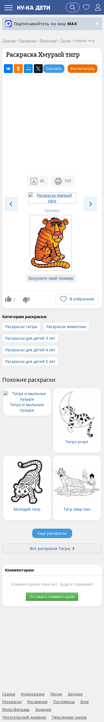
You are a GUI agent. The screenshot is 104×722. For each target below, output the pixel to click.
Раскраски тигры (21, 326)
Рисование (37, 702)
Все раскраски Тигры (50, 548)
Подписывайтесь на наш (45, 23)
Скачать (54, 68)
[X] (38, 68)
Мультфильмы (16, 709)
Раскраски (12, 702)
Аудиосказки (33, 694)
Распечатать (82, 68)
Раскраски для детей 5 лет (30, 361)
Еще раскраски (52, 533)
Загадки (75, 694)
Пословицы (64, 702)
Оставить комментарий (52, 596)
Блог (84, 702)
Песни (56, 694)
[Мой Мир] (28, 68)
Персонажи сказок (69, 717)
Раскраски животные (66, 326)
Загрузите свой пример (50, 278)
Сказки (8, 694)
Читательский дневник (24, 717)
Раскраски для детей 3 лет (30, 338)
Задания (43, 709)
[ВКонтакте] (8, 68)
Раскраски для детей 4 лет (30, 349)
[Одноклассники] (18, 68)
